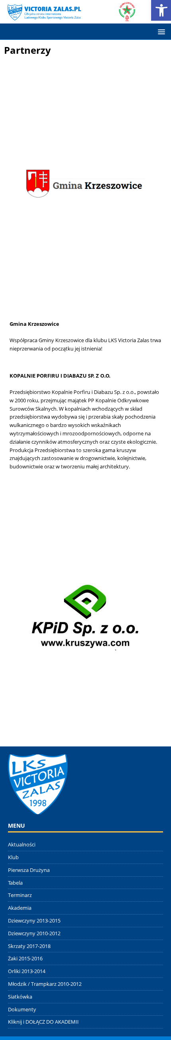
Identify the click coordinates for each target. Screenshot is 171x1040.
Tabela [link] (15, 882)
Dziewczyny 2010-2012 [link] (34, 933)
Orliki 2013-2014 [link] (26, 971)
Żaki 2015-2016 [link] (25, 958)
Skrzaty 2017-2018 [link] (29, 946)
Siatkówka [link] (20, 996)
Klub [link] (13, 857)
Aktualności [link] (21, 844)
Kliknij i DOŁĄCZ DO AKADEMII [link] (43, 1021)
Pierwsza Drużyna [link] (29, 870)
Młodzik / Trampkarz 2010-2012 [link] (45, 983)
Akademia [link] (19, 907)
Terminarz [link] (20, 895)
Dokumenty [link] (22, 1009)
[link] (70, 16)
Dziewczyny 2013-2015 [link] (34, 920)
